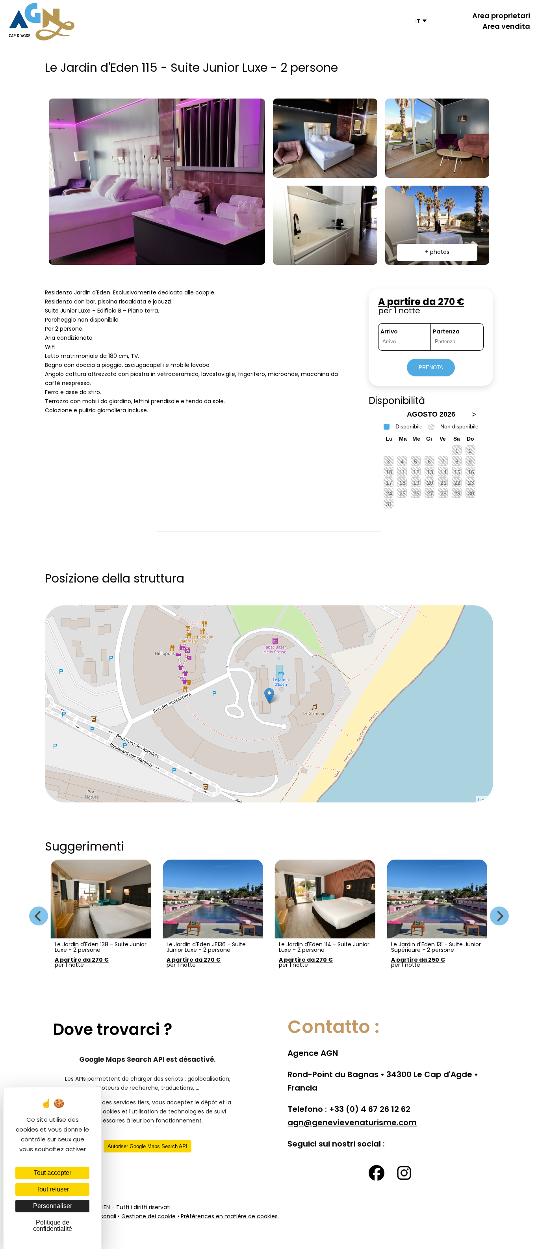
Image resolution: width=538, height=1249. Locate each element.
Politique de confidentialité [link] (52, 1225)
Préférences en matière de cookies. (230, 1216)
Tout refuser (52, 1189)
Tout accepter (52, 1172)
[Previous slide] (38, 916)
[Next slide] (499, 916)
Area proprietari (501, 16)
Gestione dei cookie (148, 1216)
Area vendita (506, 27)
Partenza (446, 332)
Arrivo (389, 332)
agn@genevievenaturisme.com (352, 1123)
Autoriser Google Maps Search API (147, 1146)
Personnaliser (52, 1205)
